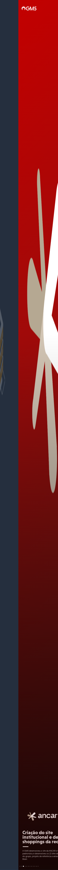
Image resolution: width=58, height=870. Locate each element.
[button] (20, 866)
